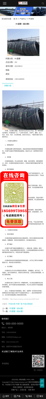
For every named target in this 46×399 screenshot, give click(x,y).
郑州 (33, 390)
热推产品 (14, 390)
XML (32, 379)
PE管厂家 (19, 304)
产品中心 (23, 19)
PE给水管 (11, 304)
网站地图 (22, 379)
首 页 (15, 19)
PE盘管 (31, 19)
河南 (29, 390)
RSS (28, 379)
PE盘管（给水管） (16, 308)
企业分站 (15, 379)
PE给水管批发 (28, 304)
